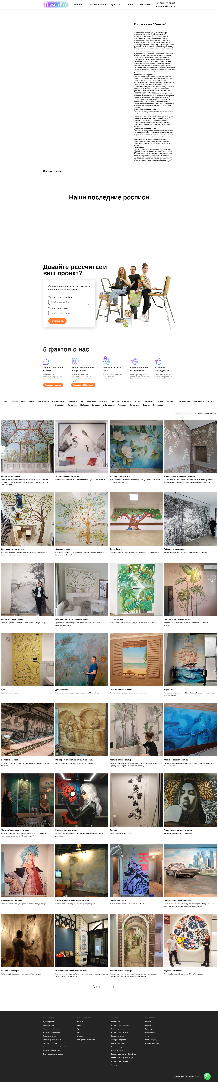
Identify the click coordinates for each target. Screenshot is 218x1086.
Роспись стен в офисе (119, 1032)
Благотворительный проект (53, 1054)
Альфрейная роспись (119, 1040)
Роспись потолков (117, 1036)
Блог (79, 1032)
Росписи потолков (49, 1036)
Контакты (145, 4)
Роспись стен (116, 1022)
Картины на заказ (117, 1050)
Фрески (114, 1065)
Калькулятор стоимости (86, 1040)
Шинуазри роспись (118, 1043)
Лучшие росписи (49, 1022)
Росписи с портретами (51, 1032)
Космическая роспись (119, 1047)
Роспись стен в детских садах (122, 1058)
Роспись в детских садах (52, 1050)
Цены (114, 4)
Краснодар (149, 1029)
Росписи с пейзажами (51, 1029)
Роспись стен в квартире (120, 1025)
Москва (148, 1022)
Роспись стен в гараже (119, 1061)
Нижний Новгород (152, 1043)
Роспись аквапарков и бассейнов (123, 1054)
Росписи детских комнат (52, 1040)
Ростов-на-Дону (151, 1040)
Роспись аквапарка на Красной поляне (57, 1047)
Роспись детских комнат (120, 1029)
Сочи (147, 1036)
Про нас (79, 4)
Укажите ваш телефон (60, 297)
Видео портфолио (50, 1043)
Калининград (150, 1032)
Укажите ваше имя (58, 308)
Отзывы (129, 4)
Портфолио (97, 4)
